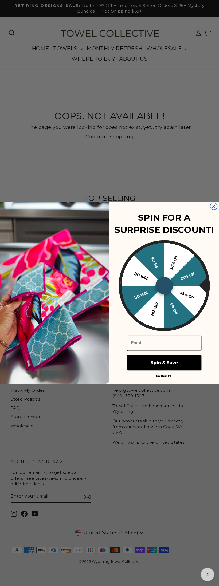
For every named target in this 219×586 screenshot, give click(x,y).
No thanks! (164, 376)
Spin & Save (164, 362)
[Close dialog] (213, 206)
